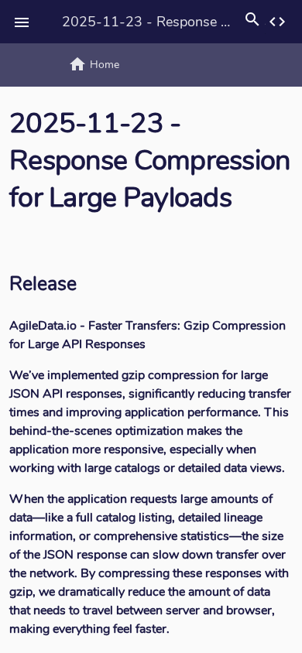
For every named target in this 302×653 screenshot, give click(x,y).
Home (93, 64)
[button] (21, 21)
